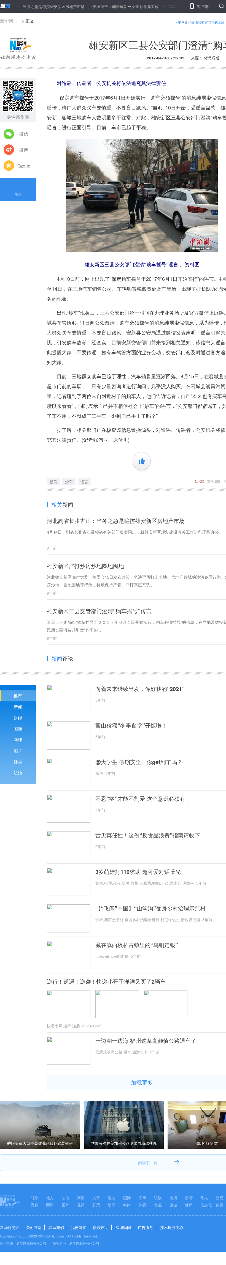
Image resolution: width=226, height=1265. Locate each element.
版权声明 (101, 1227)
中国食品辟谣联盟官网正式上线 (201, 22)
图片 (18, 751)
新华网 (6, 21)
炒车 (69, 481)
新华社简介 (9, 1227)
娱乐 (111, 1204)
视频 (81, 1204)
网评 (18, 740)
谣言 (84, 481)
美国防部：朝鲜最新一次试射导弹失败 (106, 6)
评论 (18, 194)
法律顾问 (123, 1227)
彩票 (96, 1204)
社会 (18, 762)
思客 (34, 1204)
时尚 (127, 1204)
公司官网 (34, 1227)
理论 (111, 1197)
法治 (18, 773)
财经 (18, 718)
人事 (96, 1197)
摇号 (53, 481)
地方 (50, 1197)
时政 (34, 1197)
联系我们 (56, 1227)
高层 (81, 1197)
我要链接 (78, 1227)
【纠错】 (199, 481)
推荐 (18, 696)
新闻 (18, 707)
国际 (18, 729)
